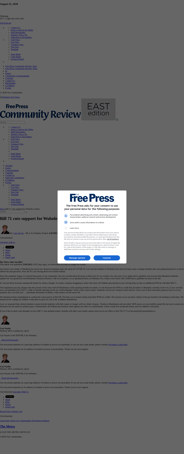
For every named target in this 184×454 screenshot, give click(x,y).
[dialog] (92, 227)
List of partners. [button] (113, 239)
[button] (92, 228)
